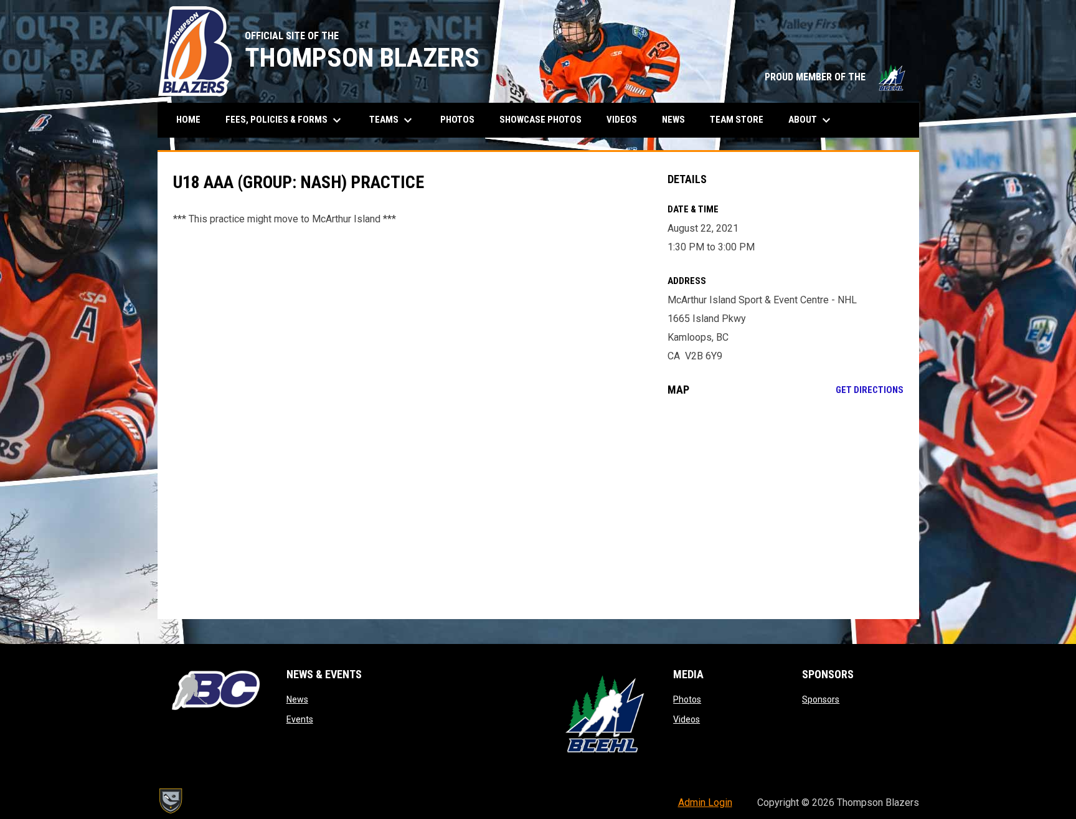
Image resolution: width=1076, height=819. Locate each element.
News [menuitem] (673, 119)
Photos (687, 699)
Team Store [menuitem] (741, 119)
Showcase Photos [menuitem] (545, 119)
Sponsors (820, 699)
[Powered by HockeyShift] (170, 800)
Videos (686, 719)
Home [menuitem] (188, 119)
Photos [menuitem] (457, 119)
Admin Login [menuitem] (705, 802)
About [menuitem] (811, 120)
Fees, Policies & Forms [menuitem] (284, 120)
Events (299, 719)
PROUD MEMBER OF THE (836, 77)
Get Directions (870, 389)
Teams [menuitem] (392, 120)
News (297, 699)
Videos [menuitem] (621, 119)
